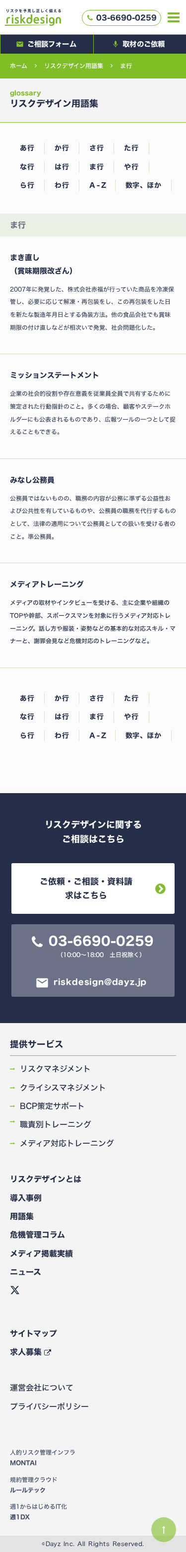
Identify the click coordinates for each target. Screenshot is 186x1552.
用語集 (22, 1216)
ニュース (25, 1271)
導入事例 (26, 1197)
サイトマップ (33, 1333)
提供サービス (36, 1044)
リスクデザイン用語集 (73, 66)
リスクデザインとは (45, 1179)
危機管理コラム (37, 1234)
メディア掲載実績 (41, 1253)
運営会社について (41, 1387)
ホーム (18, 66)
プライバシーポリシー (49, 1406)
